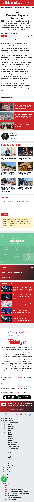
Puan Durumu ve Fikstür (9, 388)
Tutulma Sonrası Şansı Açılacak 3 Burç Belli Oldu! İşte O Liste (25, 158)
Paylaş (4, 36)
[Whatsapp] (25, 332)
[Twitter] (17, 138)
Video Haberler (19, 7)
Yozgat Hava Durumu (25, 377)
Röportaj (8, 474)
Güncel (28, 7)
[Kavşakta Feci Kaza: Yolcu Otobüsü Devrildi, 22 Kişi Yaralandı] (25, 182)
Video (7, 470)
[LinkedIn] (20, 332)
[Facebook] (14, 138)
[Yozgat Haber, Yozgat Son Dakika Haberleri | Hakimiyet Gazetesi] (11, 2)
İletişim (23, 335)
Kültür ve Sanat (13, 442)
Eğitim (10, 436)
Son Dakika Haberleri (8, 392)
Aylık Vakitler (5, 262)
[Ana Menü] (31, 3)
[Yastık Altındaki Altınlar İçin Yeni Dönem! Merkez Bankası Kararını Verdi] (25, 166)
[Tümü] (32, 267)
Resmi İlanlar (12, 444)
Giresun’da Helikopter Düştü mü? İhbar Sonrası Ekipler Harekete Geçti (8, 173)
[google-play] (24, 397)
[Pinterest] (14, 332)
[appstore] (10, 397)
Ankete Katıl (6, 277)
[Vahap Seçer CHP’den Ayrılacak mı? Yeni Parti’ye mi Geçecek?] (8, 151)
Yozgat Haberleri (6, 7)
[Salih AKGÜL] (5, 136)
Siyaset (10, 438)
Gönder (4, 214)
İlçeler (10, 434)
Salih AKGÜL (11, 39)
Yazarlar (11, 464)
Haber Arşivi (23, 392)
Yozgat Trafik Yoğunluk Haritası (24, 384)
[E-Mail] (11, 138)
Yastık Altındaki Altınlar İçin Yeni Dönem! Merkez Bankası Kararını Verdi (24, 173)
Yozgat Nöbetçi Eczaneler (6, 378)
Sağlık (10, 430)
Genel (10, 424)
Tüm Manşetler (23, 388)
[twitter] (11, 414)
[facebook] (6, 414)
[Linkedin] (23, 138)
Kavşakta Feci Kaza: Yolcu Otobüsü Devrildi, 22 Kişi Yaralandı (25, 188)
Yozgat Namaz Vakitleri (9, 383)
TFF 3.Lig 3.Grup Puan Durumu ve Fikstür (20, 493)
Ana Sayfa (8, 418)
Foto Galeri (9, 468)
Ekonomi (11, 426)
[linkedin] (30, 414)
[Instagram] (20, 138)
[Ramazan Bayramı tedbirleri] (17, 33)
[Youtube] (22, 332)
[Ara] (29, 3)
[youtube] (20, 414)
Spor (9, 432)
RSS (4, 404)
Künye (19, 335)
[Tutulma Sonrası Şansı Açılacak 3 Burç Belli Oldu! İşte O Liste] (25, 151)
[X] (11, 332)
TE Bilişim (21, 409)
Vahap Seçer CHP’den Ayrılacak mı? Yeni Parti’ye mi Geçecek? (8, 158)
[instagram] (16, 414)
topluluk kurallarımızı (15, 219)
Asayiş (10, 440)
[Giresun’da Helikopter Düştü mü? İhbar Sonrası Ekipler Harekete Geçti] (8, 166)
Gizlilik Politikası (13, 335)
